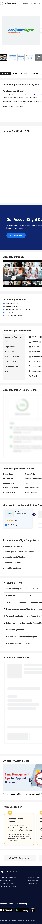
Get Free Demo (16, 235)
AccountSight (21, 513)
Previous (4, 167)
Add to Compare (14, 525)
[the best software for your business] (8, 4)
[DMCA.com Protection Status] (33, 912)
